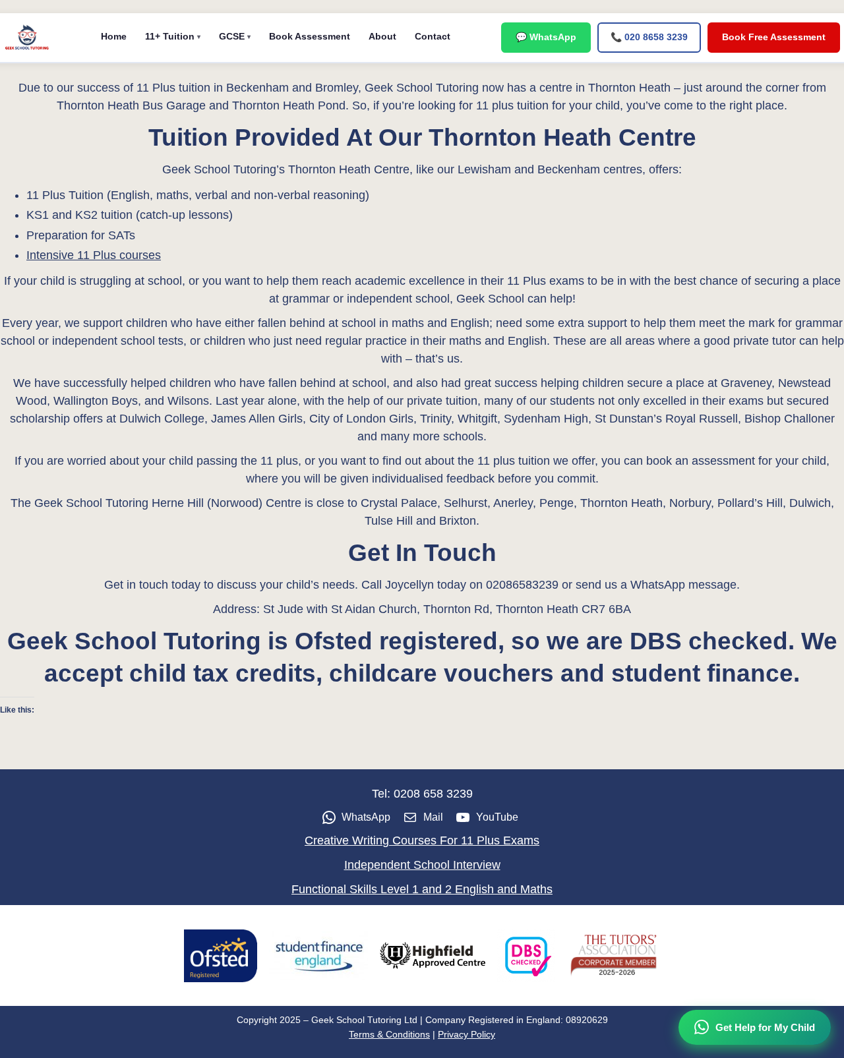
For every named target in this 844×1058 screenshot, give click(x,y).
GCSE (232, 36)
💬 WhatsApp (546, 37)
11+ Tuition (170, 36)
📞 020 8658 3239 (649, 37)
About (382, 36)
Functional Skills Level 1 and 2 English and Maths (422, 889)
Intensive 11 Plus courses (93, 255)
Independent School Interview (422, 864)
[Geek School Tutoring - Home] (27, 37)
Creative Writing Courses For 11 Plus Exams (422, 840)
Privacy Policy (466, 1034)
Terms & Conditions (389, 1034)
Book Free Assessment (774, 37)
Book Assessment (309, 36)
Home (114, 36)
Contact (432, 36)
